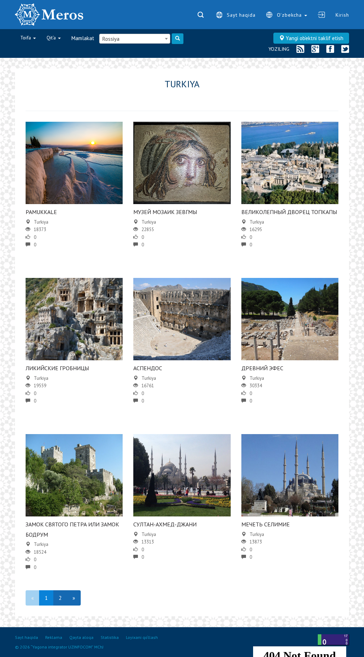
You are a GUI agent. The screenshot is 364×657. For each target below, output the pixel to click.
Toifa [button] (26, 37)
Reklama (53, 637)
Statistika (110, 637)
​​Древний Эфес (262, 368)
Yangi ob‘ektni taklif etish (313, 38)
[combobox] (134, 39)
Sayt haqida (241, 15)
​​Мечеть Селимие (265, 524)
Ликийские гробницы (57, 368)
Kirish (342, 15)
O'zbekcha (290, 15)
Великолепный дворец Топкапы (289, 211)
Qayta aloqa (81, 637)
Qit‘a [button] (52, 37)
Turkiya (41, 222)
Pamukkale (41, 211)
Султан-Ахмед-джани (165, 524)
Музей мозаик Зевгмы (165, 211)
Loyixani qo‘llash (142, 637)
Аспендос (147, 368)
